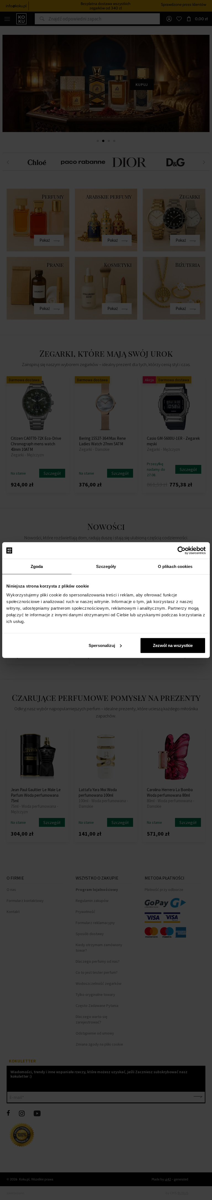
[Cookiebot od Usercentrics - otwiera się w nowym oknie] (181, 550)
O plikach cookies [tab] (175, 566)
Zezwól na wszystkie (173, 645)
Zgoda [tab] (37, 566)
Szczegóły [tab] (106, 566)
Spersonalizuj (102, 645)
